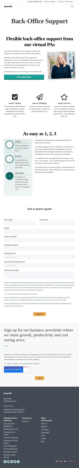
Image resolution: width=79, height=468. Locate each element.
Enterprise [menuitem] (27, 418)
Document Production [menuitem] (11, 437)
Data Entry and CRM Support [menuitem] (11, 442)
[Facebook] (5, 461)
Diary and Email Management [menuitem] (9, 425)
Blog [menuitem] (42, 441)
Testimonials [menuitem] (45, 432)
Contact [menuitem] (43, 438)
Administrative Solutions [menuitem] (10, 419)
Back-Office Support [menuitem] (10, 452)
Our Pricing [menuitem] (45, 429)
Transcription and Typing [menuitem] (9, 433)
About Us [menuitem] (44, 424)
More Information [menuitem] (46, 419)
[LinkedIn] (11, 461)
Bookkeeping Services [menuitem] (11, 429)
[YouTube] (8, 461)
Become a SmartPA (50, 1)
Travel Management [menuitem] (10, 446)
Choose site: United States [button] (65, 1)
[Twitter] (14, 461)
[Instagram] (18, 461)
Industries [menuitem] (44, 426)
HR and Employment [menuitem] (10, 449)
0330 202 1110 (8, 406)
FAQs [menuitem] (43, 435)
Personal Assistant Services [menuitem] (9, 456)
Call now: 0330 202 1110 (35, 1)
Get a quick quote (24, 77)
